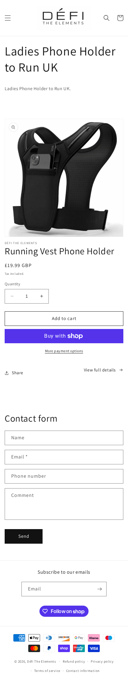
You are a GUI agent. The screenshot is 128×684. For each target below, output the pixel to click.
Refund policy (74, 661)
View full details (100, 370)
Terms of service (47, 671)
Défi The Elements (41, 661)
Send (23, 536)
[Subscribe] (99, 589)
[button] (8, 18)
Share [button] (17, 372)
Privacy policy (102, 661)
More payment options (64, 351)
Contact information (83, 671)
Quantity (12, 284)
